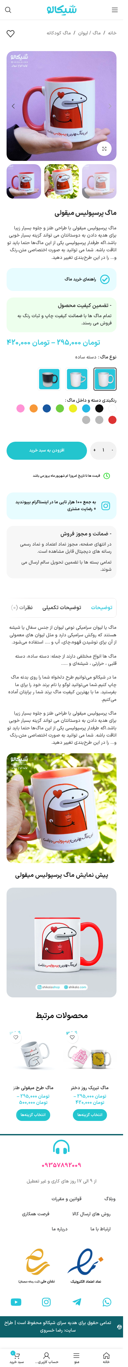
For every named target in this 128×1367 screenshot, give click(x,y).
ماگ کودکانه (59, 33)
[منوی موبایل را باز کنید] (114, 9)
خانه (112, 33)
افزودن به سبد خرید (46, 450)
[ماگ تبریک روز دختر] (90, 1055)
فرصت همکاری (35, 1214)
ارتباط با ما (101, 1229)
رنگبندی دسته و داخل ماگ (92, 400)
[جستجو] (8, 9)
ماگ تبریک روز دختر (90, 1088)
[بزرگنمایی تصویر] (104, 148)
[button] (110, 106)
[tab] (101, 608)
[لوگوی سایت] (61, 9)
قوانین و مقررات (66, 1199)
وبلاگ (110, 1199)
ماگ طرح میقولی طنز (33, 1088)
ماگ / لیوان (89, 33)
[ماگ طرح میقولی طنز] (33, 1055)
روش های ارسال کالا (91, 1214)
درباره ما (60, 1229)
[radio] (105, 379)
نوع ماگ (108, 357)
